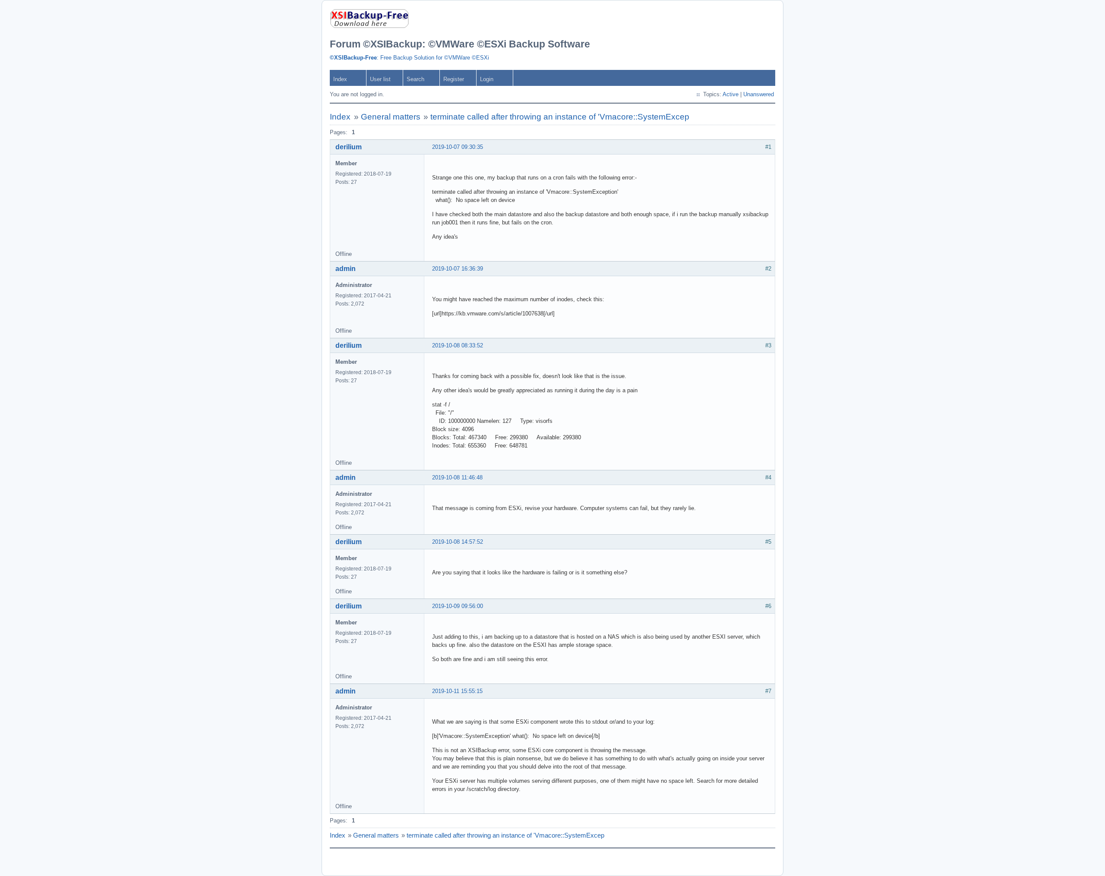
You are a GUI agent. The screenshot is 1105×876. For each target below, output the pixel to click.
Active (731, 94)
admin (345, 268)
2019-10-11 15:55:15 (457, 691)
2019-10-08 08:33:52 (457, 345)
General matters (390, 116)
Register (453, 79)
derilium (348, 147)
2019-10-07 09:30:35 (457, 147)
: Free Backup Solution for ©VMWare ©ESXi (409, 57)
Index (340, 79)
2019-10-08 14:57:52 (457, 542)
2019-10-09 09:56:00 (457, 606)
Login (486, 79)
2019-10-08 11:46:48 (457, 477)
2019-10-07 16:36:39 (457, 268)
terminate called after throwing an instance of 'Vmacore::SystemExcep (559, 116)
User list (380, 79)
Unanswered (758, 94)
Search (415, 79)
